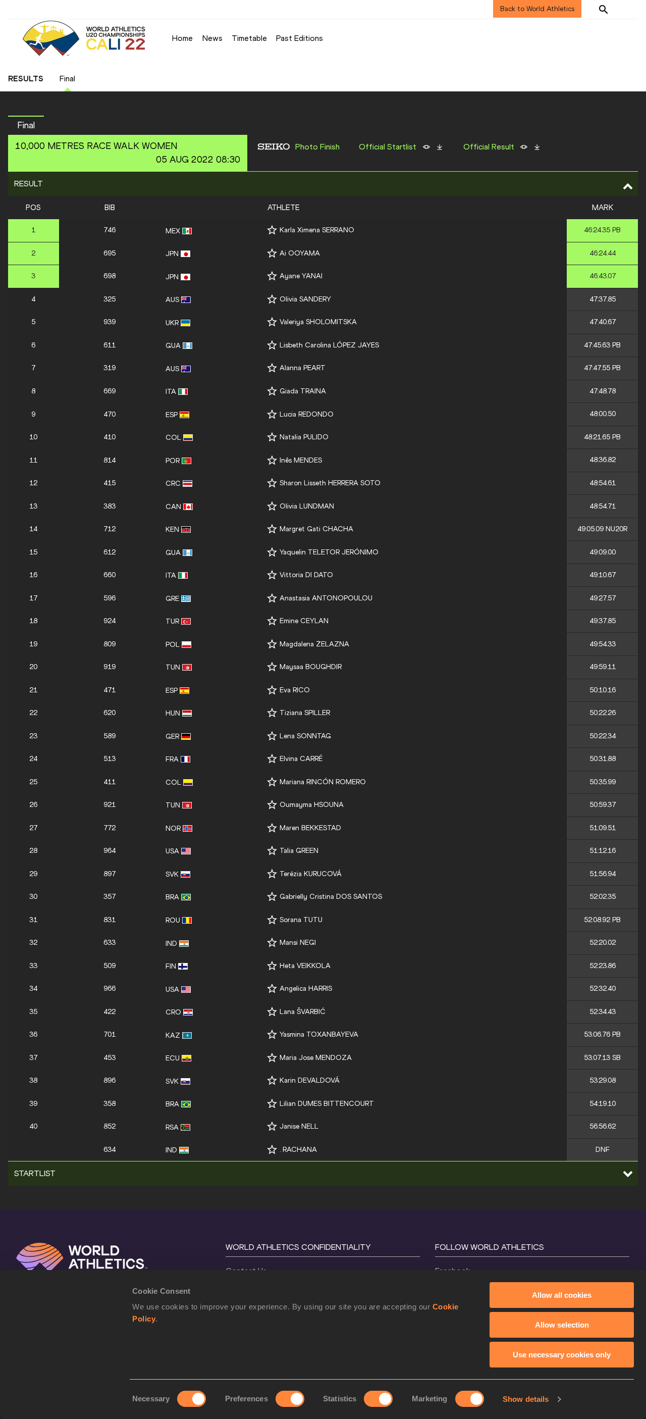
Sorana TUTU (301, 920)
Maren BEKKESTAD (310, 828)
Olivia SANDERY (305, 299)
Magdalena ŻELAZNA (314, 644)
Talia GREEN (299, 850)
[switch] (290, 1399)
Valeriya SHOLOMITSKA (318, 322)
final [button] (26, 125)
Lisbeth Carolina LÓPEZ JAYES (329, 345)
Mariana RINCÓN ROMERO (323, 782)
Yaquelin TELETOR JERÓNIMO (329, 552)
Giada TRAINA (303, 391)
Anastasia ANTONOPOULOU (326, 598)
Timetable (249, 38)
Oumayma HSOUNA (312, 804)
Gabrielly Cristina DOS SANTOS (331, 896)
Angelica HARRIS (306, 988)
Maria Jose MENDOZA (316, 1057)
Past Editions (299, 38)
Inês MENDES (301, 460)
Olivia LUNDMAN (307, 506)
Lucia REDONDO (307, 414)
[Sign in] (629, 9)
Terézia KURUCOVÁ (311, 874)
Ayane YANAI (301, 276)
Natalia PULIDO (304, 437)
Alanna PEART (303, 368)
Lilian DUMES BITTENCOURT (327, 1103)
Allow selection (562, 1325)
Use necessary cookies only (562, 1354)
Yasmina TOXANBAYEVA (319, 1034)
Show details (526, 1399)
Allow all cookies (561, 1295)
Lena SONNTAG (305, 736)
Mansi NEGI (298, 942)
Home (182, 38)
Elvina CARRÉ (301, 758)
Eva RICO (295, 690)
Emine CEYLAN (304, 621)
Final (67, 78)
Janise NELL (299, 1126)
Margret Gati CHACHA (316, 529)
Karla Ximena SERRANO (317, 230)
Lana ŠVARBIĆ (303, 1011)
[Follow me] (272, 230)
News (212, 38)
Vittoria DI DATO (306, 575)
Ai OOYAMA (300, 253)
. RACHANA (298, 1149)
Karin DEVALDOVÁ (310, 1080)
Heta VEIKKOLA (305, 965)
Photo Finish (317, 146)
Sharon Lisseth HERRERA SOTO (330, 483)
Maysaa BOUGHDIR (311, 667)
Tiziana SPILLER (305, 712)
